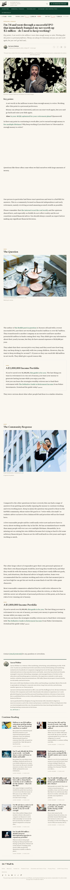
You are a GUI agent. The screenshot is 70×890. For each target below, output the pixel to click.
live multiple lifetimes (12, 124)
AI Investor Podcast (60, 3)
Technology (31, 9)
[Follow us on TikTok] (18, 875)
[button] (47, 4)
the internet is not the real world (34, 210)
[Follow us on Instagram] (15, 875)
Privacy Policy (51, 868)
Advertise (4, 872)
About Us (9, 868)
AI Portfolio (6, 12)
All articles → (15, 709)
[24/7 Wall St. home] (4, 4)
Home (3, 868)
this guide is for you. (38, 373)
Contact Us (16, 868)
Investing (5, 9)
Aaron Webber (14, 46)
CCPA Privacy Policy (62, 868)
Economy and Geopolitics (47, 9)
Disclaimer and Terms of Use (38, 868)
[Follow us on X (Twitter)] (6, 875)
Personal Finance (17, 9)
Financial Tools (25, 868)
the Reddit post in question (25, 328)
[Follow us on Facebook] (2, 875)
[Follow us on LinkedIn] (9, 875)
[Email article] (61, 47)
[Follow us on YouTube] (12, 875)
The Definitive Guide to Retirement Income (36, 384)
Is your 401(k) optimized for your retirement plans (31, 116)
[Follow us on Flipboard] (21, 875)
